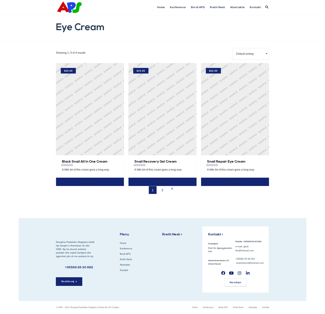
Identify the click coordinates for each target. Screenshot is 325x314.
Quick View (90, 182)
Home (161, 7)
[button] (267, 7)
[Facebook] (223, 273)
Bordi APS (198, 7)
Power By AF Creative (109, 307)
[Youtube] (231, 273)
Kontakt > (215, 234)
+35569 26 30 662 (79, 267)
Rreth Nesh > (172, 234)
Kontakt (255, 7)
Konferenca (178, 7)
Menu (124, 234)
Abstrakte (237, 7)
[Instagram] (239, 273)
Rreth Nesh (217, 7)
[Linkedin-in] (247, 273)
